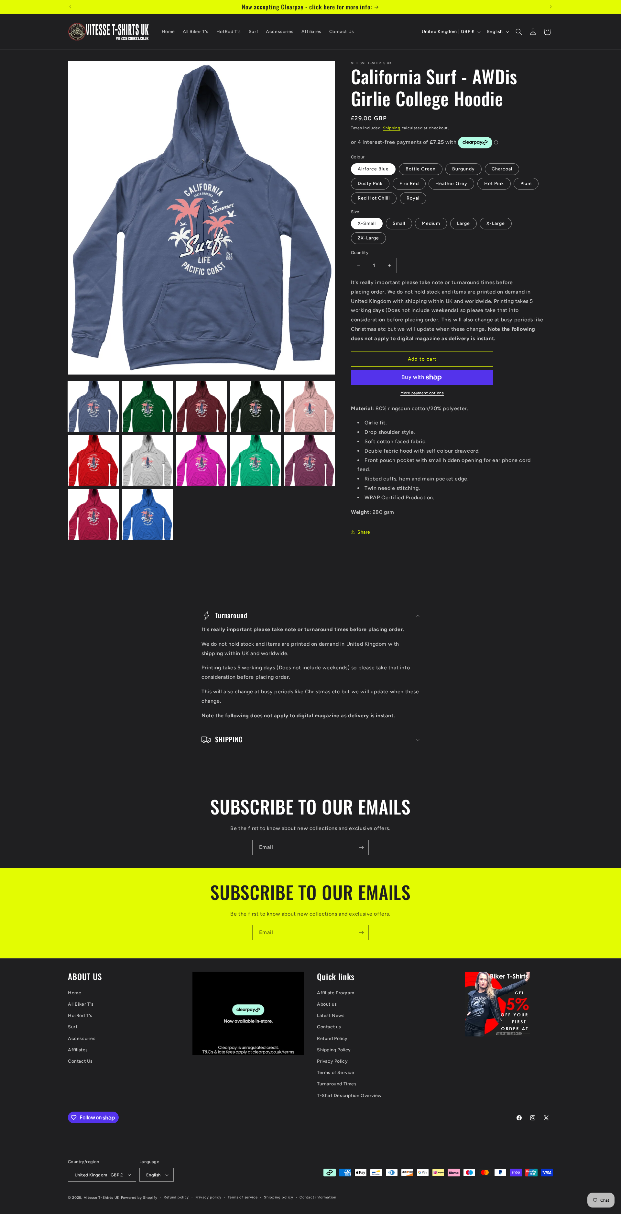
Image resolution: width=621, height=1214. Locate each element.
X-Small (367, 223)
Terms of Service (335, 1072)
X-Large (495, 223)
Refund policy (176, 1197)
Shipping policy (278, 1197)
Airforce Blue (373, 169)
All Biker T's (81, 1004)
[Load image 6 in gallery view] (93, 460)
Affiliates (78, 1050)
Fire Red (409, 183)
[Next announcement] (551, 7)
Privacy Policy (332, 1061)
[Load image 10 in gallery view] (309, 460)
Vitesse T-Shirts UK (102, 1198)
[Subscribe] (361, 847)
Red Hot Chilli (374, 198)
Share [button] (363, 532)
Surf (72, 1027)
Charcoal (502, 169)
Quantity (359, 252)
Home (74, 993)
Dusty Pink (370, 183)
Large (463, 223)
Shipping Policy (334, 1050)
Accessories (82, 1038)
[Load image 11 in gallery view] (93, 514)
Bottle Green (421, 169)
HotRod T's (80, 1015)
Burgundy (463, 169)
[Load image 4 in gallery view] (255, 406)
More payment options (422, 393)
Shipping (391, 128)
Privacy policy (208, 1197)
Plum (526, 183)
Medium (431, 223)
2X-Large (368, 238)
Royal (413, 198)
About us (327, 1004)
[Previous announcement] (70, 7)
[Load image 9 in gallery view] (255, 460)
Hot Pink (494, 183)
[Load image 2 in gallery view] (147, 406)
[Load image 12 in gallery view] (147, 514)
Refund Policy (332, 1038)
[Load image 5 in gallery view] (309, 406)
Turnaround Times (337, 1084)
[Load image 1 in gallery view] (93, 406)
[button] (519, 32)
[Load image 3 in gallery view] (201, 406)
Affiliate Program (335, 993)
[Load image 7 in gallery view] (147, 460)
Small (399, 223)
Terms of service (242, 1197)
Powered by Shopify (139, 1198)
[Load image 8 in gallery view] (201, 460)
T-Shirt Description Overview (349, 1095)
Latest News (331, 1015)
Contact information (318, 1197)
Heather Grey (451, 183)
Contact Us (80, 1061)
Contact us (329, 1027)
